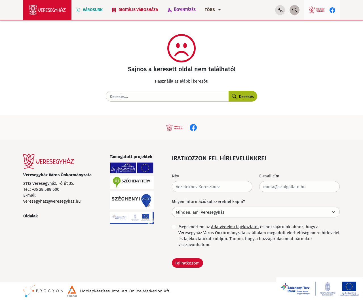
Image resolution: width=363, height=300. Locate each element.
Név (175, 175)
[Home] (47, 10)
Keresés (246, 96)
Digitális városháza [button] (138, 9)
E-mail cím (269, 175)
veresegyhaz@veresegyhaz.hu (52, 201)
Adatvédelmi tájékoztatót (235, 226)
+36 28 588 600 (45, 189)
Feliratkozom (187, 263)
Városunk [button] (93, 9)
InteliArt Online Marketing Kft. (141, 291)
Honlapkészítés (95, 291)
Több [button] (210, 9)
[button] (280, 10)
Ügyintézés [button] (185, 9)
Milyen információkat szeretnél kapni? (208, 201)
